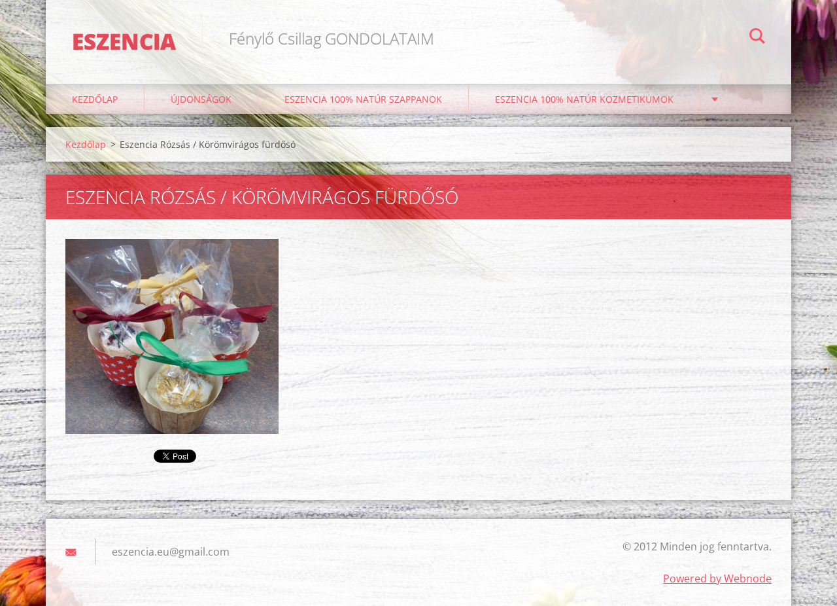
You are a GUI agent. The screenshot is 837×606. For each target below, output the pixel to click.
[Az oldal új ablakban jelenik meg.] (172, 336)
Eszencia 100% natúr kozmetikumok (584, 99)
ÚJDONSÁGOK (201, 99)
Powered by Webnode (717, 578)
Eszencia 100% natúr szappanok (363, 99)
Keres (757, 38)
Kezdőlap (95, 99)
